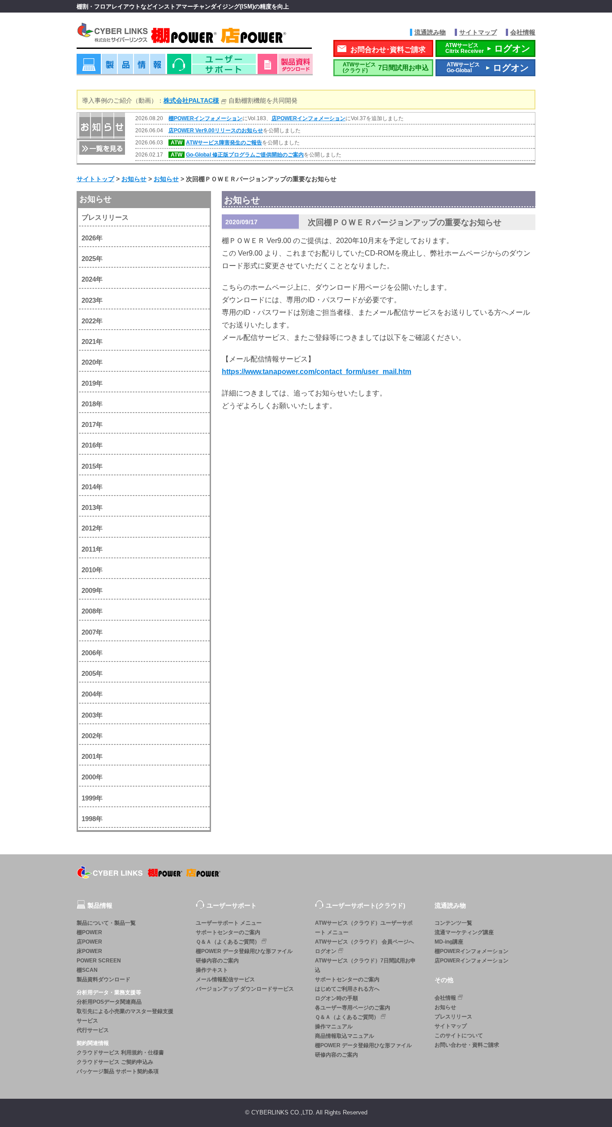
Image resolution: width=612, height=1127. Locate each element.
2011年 (92, 549)
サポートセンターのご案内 (228, 932)
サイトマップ (478, 32)
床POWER (89, 951)
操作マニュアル (334, 1026)
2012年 (92, 528)
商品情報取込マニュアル (344, 1036)
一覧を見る (101, 147)
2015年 (92, 466)
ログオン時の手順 (336, 998)
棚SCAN (87, 970)
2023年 (92, 300)
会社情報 (522, 32)
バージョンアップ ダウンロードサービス (245, 989)
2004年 (92, 694)
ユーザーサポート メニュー (229, 923)
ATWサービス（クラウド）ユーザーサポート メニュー (364, 928)
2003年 (92, 715)
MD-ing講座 (449, 942)
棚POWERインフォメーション (205, 118)
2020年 (92, 362)
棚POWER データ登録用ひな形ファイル (244, 951)
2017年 (92, 424)
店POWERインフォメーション (308, 118)
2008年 (92, 611)
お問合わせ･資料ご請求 (388, 49)
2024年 (92, 279)
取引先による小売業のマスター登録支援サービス (125, 1016)
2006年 (92, 653)
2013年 (92, 507)
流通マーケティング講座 (464, 932)
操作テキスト (212, 970)
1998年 (92, 818)
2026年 (92, 238)
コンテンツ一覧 (453, 923)
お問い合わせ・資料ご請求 (467, 1045)
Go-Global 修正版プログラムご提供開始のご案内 (245, 155)
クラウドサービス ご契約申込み (115, 1062)
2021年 (92, 341)
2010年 (92, 570)
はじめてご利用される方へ (347, 989)
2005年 (92, 673)
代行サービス (93, 1030)
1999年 (92, 798)
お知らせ (95, 199)
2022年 (92, 321)
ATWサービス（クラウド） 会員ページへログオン (364, 946)
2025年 (92, 258)
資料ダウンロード (285, 67)
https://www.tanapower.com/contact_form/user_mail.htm (316, 371)
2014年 (92, 487)
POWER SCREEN (99, 960)
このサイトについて (459, 1035)
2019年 (92, 383)
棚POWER (89, 932)
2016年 (92, 445)
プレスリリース (105, 217)
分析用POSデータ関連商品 (109, 1002)
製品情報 (121, 67)
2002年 (92, 736)
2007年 (92, 632)
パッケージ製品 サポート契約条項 (118, 1071)
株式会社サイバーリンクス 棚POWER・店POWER (194, 35)
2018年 (92, 404)
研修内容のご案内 (217, 960)
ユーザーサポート (211, 67)
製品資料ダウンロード (103, 979)
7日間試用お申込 (386, 67)
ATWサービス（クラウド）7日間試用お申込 (365, 965)
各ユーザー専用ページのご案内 (352, 1008)
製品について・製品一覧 (106, 923)
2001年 (92, 756)
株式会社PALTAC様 (191, 100)
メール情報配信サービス (225, 979)
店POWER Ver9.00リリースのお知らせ (215, 130)
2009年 (92, 590)
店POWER (89, 942)
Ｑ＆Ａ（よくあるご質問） (228, 942)
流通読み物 (430, 32)
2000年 (92, 777)
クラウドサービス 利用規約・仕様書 (120, 1052)
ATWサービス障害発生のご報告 (224, 142)
